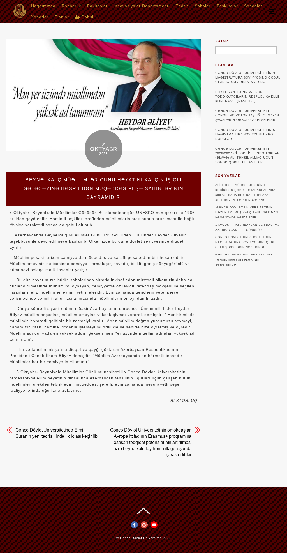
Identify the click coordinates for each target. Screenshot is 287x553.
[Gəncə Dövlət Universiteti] (19, 16)
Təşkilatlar (227, 6)
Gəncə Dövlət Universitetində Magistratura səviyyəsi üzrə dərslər (246, 134)
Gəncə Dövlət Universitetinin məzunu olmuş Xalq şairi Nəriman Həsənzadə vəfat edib (246, 212)
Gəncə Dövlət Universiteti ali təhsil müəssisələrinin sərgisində (243, 259)
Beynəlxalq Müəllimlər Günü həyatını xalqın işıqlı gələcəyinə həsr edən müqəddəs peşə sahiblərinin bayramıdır (104, 189)
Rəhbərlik (71, 6)
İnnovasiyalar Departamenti (142, 6)
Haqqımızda (43, 6)
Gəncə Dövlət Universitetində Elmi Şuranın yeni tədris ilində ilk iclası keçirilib (56, 433)
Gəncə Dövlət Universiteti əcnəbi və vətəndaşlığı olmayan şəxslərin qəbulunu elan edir (247, 115)
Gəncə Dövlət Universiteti (141, 538)
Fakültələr (97, 6)
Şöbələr (202, 6)
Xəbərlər (39, 17)
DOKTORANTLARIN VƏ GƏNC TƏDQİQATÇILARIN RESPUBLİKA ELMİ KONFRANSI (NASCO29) (247, 96)
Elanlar (62, 17)
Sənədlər (253, 6)
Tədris (182, 6)
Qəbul (86, 17)
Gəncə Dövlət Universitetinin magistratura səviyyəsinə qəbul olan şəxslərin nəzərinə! (247, 77)
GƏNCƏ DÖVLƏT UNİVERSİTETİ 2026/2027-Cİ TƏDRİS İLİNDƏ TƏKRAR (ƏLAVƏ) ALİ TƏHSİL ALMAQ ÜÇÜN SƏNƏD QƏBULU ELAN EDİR (247, 155)
